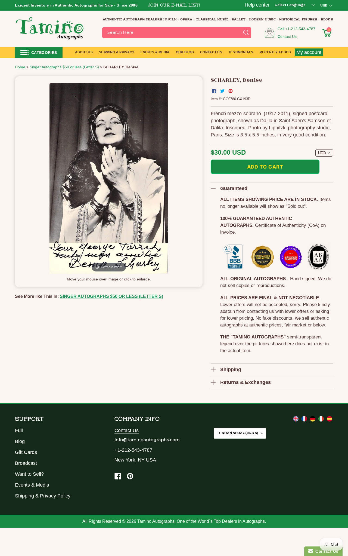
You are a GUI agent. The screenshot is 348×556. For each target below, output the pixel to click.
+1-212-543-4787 (300, 29)
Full (19, 430)
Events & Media (32, 485)
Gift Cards (26, 452)
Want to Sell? (29, 474)
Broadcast (26, 463)
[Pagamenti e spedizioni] (322, 420)
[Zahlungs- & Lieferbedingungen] (313, 420)
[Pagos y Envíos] (329, 420)
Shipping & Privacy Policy (42, 496)
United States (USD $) (238, 433)
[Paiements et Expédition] (305, 420)
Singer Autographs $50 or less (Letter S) (111, 296)
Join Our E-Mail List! (174, 6)
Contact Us (287, 36)
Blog (20, 441)
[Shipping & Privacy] (296, 420)
